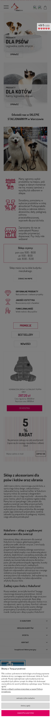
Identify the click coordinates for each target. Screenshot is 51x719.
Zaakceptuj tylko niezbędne (25, 698)
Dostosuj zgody (25, 706)
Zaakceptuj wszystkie (25, 713)
